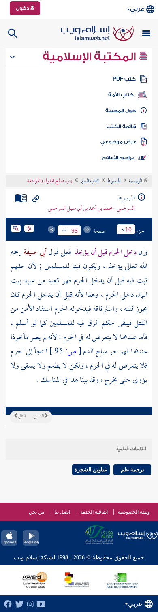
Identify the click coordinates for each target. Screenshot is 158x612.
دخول (23, 8)
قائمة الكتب (121, 126)
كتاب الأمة (121, 95)
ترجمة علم (132, 469)
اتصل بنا (62, 512)
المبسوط (114, 181)
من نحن (36, 512)
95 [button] (74, 230)
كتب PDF (124, 79)
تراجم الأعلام (118, 157)
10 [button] (128, 229)
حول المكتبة (120, 110)
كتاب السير (89, 181)
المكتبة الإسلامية (91, 56)
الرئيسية (136, 181)
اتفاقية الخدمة (94, 512)
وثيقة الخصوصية (134, 512)
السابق (39, 417)
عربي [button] (137, 9)
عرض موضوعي (118, 142)
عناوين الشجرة (91, 469)
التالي (21, 417)
